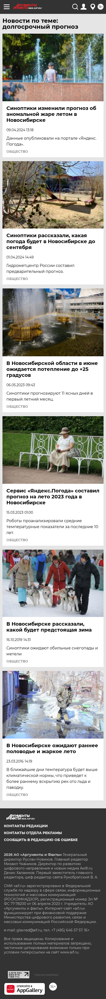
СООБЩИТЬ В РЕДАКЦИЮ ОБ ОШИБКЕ (41, 840)
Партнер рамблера (46, 974)
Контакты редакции (26, 826)
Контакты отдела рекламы (33, 833)
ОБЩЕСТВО (17, 151)
